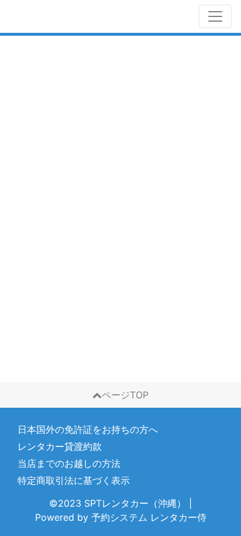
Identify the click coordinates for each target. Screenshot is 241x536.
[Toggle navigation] (215, 16)
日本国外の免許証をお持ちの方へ (88, 429)
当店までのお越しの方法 (69, 463)
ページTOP (125, 395)
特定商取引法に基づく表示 (74, 480)
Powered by (120, 517)
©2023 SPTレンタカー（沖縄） (117, 503)
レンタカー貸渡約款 (60, 446)
